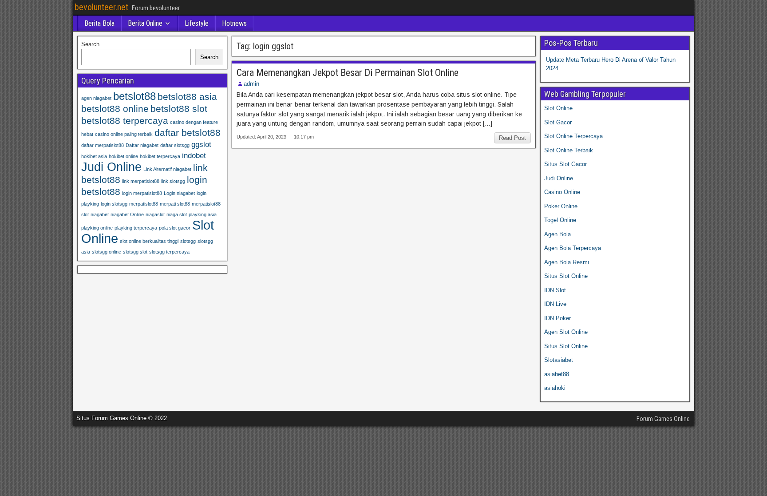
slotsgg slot (135, 251)
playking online (97, 227)
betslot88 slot (178, 108)
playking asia (203, 214)
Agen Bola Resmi (566, 262)
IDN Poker (557, 318)
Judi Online (111, 167)
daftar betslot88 (187, 132)
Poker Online (560, 206)
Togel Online (560, 220)
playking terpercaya (136, 227)
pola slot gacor (174, 227)
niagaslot (155, 214)
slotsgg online (106, 251)
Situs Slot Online (566, 276)
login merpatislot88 (142, 193)
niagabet (100, 214)
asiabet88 (556, 374)
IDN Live (555, 304)
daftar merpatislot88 (102, 145)
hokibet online (123, 156)
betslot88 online (115, 108)
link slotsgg (173, 181)
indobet (194, 155)
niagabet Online (127, 214)
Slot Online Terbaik (568, 150)
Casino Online (562, 192)
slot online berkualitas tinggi (149, 241)
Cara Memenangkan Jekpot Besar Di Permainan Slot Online (348, 72)
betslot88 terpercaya (124, 120)
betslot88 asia (187, 96)
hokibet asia (94, 156)
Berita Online (145, 23)
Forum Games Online (663, 419)
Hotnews (234, 23)
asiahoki (554, 388)
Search (90, 44)
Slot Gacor (558, 122)
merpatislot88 (143, 203)
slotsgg (188, 241)
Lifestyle (197, 23)
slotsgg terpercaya (169, 251)
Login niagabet (179, 193)
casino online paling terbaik (124, 134)
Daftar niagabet (142, 145)
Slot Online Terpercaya (573, 136)
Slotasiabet (558, 360)
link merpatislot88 (140, 181)
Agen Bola (557, 234)
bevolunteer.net (101, 7)
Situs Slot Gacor (565, 164)
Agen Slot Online (566, 332)
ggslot (201, 144)
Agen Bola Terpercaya (572, 248)
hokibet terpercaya (160, 156)
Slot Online (558, 108)
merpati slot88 (175, 203)
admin (251, 83)
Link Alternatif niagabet (167, 169)
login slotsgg (114, 203)
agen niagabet (96, 98)
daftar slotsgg (175, 145)
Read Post (512, 138)
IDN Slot (555, 290)
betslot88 (134, 96)
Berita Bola (99, 23)
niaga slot (176, 214)
